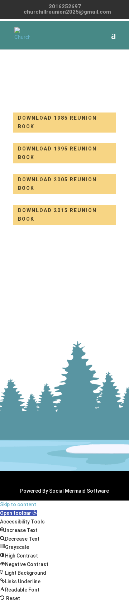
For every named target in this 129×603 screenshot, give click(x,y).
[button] (18, 513)
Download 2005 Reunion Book (57, 184)
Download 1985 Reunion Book (57, 122)
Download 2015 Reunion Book (57, 214)
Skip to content (18, 504)
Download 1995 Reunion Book (57, 153)
